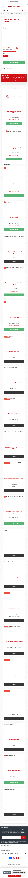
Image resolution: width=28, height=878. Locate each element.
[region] (14, 35)
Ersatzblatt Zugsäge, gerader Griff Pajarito (14, 512)
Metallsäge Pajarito (14, 183)
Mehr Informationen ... (17, 870)
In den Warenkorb (14, 62)
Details (14, 261)
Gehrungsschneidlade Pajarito (14, 382)
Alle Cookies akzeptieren (14, 875)
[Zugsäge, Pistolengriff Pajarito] (14, 35)
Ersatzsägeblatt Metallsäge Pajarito (14, 577)
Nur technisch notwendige (19, 872)
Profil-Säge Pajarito (14, 351)
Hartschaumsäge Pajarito (14, 413)
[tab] (14, 78)
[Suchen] (19, 10)
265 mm (5, 55)
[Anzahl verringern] (4, 59)
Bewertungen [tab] (5, 83)
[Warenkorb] (25, 10)
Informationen (5, 850)
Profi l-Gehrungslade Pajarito (14, 317)
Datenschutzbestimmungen (10, 841)
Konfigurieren (7, 872)
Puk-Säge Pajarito (14, 217)
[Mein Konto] (22, 10)
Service (3, 848)
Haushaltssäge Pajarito (14, 770)
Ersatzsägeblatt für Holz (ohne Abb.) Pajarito (14, 283)
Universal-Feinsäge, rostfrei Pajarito (14, 641)
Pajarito (4, 23)
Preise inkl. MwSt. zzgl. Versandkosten (9, 51)
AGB (3, 842)
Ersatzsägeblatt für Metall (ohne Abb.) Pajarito (14, 252)
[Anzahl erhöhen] (23, 59)
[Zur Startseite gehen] (14, 6)
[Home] (2, 13)
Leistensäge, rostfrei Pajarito (14, 706)
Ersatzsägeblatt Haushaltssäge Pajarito (14, 478)
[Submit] (23, 837)
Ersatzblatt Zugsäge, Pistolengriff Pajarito (14, 112)
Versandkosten (20, 861)
